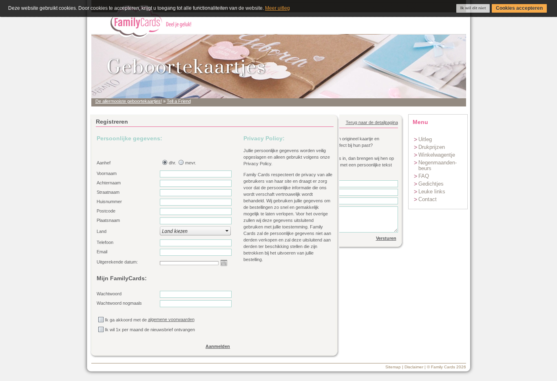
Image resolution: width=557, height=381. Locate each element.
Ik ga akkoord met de (126, 319)
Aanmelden (218, 346)
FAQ (423, 176)
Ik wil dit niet (473, 8)
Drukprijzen (431, 147)
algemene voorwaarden (171, 319)
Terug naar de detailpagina (372, 122)
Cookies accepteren (519, 8)
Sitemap (393, 367)
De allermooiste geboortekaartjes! (128, 101)
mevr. (190, 162)
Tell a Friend (179, 101)
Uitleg (425, 139)
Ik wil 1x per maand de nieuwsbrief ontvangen (150, 329)
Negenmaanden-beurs (437, 165)
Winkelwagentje (436, 155)
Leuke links (431, 191)
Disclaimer (413, 367)
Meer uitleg (277, 8)
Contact (427, 199)
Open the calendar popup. (223, 262)
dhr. (172, 162)
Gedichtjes (431, 184)
